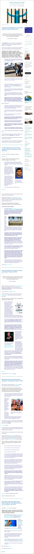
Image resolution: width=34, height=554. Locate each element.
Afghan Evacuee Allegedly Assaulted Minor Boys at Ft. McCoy (28, 138)
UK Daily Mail (16, 384)
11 (26, 41)
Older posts (3, 551)
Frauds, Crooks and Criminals (17, 2)
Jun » (27, 48)
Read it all (3, 425)
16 (31, 41)
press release (11, 85)
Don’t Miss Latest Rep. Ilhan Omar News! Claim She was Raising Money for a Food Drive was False (12, 503)
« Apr (25, 48)
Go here (3, 130)
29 (30, 44)
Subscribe (28, 73)
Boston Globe (12, 435)
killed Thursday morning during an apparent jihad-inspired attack (13, 209)
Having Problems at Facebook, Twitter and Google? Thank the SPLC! (12, 271)
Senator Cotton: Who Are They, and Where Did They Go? (28, 135)
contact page (28, 87)
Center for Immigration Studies (16, 197)
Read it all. (3, 371)
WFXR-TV (5, 156)
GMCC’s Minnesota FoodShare (14, 528)
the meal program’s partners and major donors (20, 522)
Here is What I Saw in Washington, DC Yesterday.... (28, 144)
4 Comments (7, 505)
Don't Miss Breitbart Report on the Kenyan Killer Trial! (28, 156)
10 (25, 41)
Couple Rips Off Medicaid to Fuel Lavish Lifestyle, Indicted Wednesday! (12, 28)
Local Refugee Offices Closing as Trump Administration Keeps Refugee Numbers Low (28, 150)
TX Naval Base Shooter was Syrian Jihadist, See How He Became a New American (11, 149)
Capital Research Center (19, 285)
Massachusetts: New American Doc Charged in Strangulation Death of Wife (12, 380)
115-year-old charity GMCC (10, 516)
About (11, 5)
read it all (9, 546)
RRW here (13, 291)
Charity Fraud (11, 373)
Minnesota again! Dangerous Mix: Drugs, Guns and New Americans (28, 153)
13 (28, 41)
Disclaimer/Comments (20, 5)
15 (30, 41)
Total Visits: (26, 169)
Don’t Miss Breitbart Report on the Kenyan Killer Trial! (28, 128)
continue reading (9, 264)
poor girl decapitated (12, 439)
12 (27, 41)
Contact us (14, 5)
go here (11, 548)
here (5, 45)
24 (25, 44)
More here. (3, 189)
